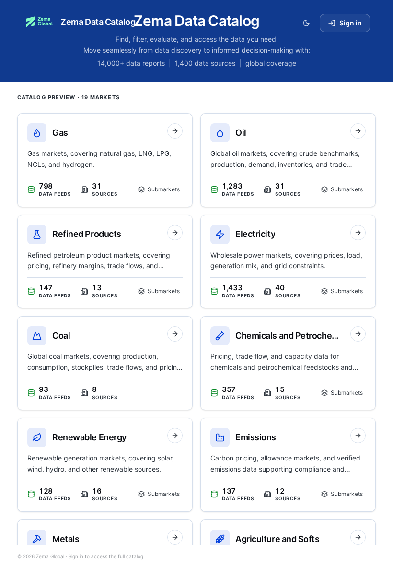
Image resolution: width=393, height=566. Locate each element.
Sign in (350, 23)
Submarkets (164, 189)
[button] (105, 160)
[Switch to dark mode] (306, 23)
